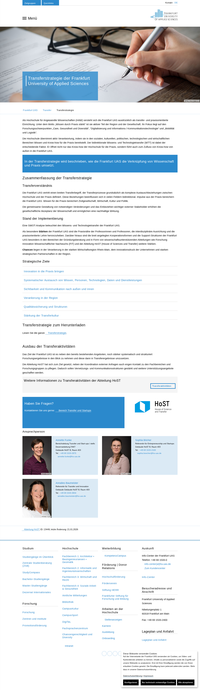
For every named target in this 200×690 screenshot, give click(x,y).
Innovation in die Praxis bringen (44, 271)
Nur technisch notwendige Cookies (158, 682)
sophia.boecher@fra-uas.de (149, 453)
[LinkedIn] (109, 653)
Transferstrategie (57, 333)
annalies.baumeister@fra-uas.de (71, 496)
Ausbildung (108, 632)
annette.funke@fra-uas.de (68, 456)
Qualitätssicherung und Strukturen (45, 306)
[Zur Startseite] (164, 14)
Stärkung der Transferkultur (41, 315)
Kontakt (169, 2)
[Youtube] (120, 653)
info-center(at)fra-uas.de (157, 564)
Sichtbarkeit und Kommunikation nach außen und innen (59, 289)
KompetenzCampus (115, 555)
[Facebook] (104, 653)
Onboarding (108, 638)
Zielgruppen (30, 3)
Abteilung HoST (31, 529)
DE (176, 2)
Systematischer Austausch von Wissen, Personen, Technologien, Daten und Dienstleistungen (83, 280)
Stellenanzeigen (113, 619)
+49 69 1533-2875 (68, 453)
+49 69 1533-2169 (148, 450)
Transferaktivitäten (100, 384)
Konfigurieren (130, 682)
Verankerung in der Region (41, 297)
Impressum (148, 676)
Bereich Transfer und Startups (74, 410)
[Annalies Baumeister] (37, 498)
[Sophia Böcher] (116, 455)
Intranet (69, 646)
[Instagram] (115, 653)
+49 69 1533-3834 (68, 493)
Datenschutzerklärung (132, 676)
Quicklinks (49, 3)
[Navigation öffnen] (24, 18)
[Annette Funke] (37, 455)
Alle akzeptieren (185, 682)
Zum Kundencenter (154, 568)
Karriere (106, 626)
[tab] (100, 270)
